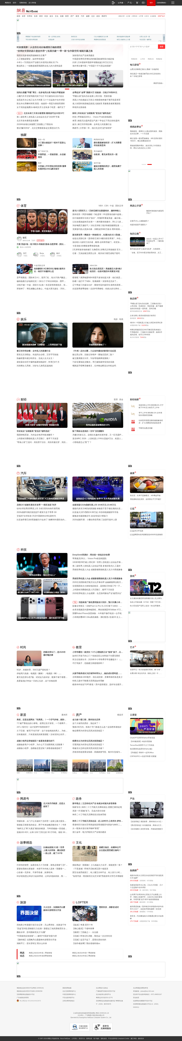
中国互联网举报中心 (69, 994)
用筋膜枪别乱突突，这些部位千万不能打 (145, 499)
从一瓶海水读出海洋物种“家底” (85, 828)
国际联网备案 (67, 988)
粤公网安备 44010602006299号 (30, 1001)
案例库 (64, 715)
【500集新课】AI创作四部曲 (141, 741)
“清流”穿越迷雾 (31, 39)
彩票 (36, 16)
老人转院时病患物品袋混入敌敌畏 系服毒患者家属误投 (96, 104)
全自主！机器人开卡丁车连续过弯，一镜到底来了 (155, 241)
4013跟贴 (150, 902)
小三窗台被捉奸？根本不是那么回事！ (52, 144)
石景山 (74, 773)
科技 (46, 16)
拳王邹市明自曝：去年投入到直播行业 (95, 124)
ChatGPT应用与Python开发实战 (142, 738)
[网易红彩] (63, 238)
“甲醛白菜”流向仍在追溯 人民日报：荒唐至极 (92, 96)
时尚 (23, 647)
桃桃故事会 (135, 127)
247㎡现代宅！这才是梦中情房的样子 (33, 727)
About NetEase (65, 1038)
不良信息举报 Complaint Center (118, 1038)
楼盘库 (120, 715)
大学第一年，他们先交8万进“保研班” (96, 128)
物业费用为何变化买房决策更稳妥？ (88, 731)
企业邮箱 (153, 16)
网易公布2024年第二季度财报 (40, 953)
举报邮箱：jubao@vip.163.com (143, 991)
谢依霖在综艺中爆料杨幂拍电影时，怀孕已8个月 (38, 362)
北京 (93, 16)
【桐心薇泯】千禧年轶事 (83, 928)
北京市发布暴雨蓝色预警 (28, 121)
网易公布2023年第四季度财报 (40, 956)
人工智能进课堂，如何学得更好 (30, 59)
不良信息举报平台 (68, 997)
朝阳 (18, 773)
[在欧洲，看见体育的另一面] (82, 155)
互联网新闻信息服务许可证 (26, 994)
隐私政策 (104, 1038)
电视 (121, 319)
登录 (151, 3)
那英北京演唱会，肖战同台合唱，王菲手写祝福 (37, 355)
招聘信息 (89, 1038)
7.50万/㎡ (47, 773)
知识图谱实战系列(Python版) (141, 749)
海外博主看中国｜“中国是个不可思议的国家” (91, 66)
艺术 (132, 647)
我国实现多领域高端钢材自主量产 (31, 55)
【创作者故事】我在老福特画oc (86, 943)
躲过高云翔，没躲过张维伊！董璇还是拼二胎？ (93, 355)
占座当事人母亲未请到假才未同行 (143, 316)
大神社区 (134, 16)
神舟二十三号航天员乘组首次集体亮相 (89, 814)
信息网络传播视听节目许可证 (142, 1001)
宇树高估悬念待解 (146, 428)
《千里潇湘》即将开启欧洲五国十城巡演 (90, 869)
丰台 (35, 773)
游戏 (132, 576)
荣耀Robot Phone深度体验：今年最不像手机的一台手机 (97, 613)
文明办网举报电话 (68, 1001)
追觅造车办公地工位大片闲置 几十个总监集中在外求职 (41, 100)
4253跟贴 (150, 880)
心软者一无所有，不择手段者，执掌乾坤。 (35, 872)
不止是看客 (97, 36)
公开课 (141, 16)
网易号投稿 (158, 83)
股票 (116, 399)
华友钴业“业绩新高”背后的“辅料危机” (95, 113)
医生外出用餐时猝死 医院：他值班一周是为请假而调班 (41, 104)
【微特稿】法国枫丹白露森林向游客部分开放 (36, 940)
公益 (132, 508)
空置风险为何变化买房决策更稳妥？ (88, 745)
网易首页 (8, 3)
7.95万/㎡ (85, 773)
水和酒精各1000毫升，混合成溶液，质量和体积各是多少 (97, 677)
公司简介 (75, 1038)
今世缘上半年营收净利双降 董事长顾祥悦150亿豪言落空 (52, 167)
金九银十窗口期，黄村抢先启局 (86, 720)
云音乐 (146, 16)
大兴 (91, 773)
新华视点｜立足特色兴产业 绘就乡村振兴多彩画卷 (94, 803)
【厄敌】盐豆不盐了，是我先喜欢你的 (89, 940)
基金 (121, 399)
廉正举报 (134, 1038)
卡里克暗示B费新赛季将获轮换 (86, 246)
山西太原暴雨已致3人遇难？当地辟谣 (144, 69)
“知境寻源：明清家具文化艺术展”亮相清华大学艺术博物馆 (97, 876)
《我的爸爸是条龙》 (100, 39)
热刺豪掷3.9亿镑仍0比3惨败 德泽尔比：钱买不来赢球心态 (49, 270)
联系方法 (82, 1038)
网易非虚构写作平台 (146, 39)
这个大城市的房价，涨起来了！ (86, 723)
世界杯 (29, 16)
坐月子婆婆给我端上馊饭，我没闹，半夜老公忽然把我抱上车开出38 (146, 139)
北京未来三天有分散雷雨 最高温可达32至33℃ (44, 113)
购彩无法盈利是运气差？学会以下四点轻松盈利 (98, 121)
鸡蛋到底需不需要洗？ (138, 225)
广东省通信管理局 (23, 997)
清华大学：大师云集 (78, 36)
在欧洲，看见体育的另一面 (105, 154)
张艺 (25, 238)
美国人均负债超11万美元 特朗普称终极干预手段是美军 (96, 100)
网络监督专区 (157, 10)
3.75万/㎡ (64, 773)
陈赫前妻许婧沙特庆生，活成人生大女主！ (35, 358)
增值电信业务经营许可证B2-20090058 (29, 991)
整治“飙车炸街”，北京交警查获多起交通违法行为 (38, 128)
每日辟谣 (134, 65)
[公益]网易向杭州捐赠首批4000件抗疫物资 (146, 535)
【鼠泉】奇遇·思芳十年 (82, 925)
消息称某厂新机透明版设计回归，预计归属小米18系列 (100, 602)
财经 (41, 16)
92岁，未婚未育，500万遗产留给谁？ (33, 670)
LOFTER (82, 902)
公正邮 (128, 16)
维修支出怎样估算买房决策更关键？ (88, 748)
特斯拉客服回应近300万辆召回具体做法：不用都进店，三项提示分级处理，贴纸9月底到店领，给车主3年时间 (146, 332)
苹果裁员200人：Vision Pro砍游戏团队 (95, 117)
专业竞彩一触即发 (77, 39)
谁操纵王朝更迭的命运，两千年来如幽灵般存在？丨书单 (41, 825)
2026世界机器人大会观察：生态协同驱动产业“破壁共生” (97, 593)
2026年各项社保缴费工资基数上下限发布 (35, 124)
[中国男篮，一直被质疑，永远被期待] (27, 155)
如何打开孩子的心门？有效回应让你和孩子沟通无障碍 (96, 656)
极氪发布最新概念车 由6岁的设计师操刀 (90, 516)
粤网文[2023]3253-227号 (104, 997)
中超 (112, 206)
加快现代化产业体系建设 (83, 55)
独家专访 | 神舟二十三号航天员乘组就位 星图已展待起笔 (97, 807)
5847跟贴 (153, 890)
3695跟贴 (154, 921)
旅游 (23, 902)
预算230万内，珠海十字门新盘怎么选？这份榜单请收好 (96, 727)
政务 (98, 16)
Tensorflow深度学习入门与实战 (142, 745)
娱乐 (51, 16)
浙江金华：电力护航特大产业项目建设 (89, 832)
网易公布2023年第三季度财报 (83, 956)
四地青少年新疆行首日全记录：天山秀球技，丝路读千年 (41, 925)
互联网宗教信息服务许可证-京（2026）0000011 (146, 1005)
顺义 (52, 773)
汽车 (82, 16)
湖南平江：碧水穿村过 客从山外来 (32, 943)
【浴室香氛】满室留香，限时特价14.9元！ (146, 822)
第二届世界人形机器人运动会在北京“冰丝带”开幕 (38, 117)
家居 (77, 16)
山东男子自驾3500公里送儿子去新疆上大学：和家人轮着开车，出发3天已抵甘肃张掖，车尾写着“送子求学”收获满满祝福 (146, 896)
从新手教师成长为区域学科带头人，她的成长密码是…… (97, 673)
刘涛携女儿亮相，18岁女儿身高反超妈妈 (35, 366)
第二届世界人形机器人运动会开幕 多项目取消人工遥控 (96, 566)
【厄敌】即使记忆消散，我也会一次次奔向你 (92, 936)
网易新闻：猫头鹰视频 (33, 36)
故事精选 (26, 842)
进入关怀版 (32, 3)
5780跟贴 (150, 912)
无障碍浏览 (23, 3)
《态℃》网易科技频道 (55, 39)
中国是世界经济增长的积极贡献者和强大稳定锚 (93, 59)
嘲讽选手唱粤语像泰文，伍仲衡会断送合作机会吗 (94, 366)
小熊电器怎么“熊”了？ (81, 442)
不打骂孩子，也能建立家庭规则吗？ (88, 663)
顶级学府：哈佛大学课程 (125, 36)
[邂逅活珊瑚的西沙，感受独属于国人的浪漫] (82, 166)
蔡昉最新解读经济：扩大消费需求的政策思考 (107, 144)
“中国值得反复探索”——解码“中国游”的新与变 (37, 936)
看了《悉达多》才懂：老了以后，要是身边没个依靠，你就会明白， (146, 147)
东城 (108, 773)
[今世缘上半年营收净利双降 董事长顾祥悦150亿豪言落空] (27, 166)
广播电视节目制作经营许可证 (105, 991)
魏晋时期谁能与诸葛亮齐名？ (155, 212)
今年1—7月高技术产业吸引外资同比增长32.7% (37, 62)
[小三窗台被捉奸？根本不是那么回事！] (27, 143)
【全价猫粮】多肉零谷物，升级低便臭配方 (146, 829)
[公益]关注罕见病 (136, 531)
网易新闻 (27, 10)
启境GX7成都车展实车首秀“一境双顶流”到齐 (36, 505)
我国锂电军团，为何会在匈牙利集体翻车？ (35, 435)
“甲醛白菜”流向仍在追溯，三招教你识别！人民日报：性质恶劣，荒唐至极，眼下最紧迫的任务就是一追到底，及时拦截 (146, 306)
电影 (116, 319)
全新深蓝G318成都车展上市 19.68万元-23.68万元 (94, 505)
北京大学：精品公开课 (55, 36)
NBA (101, 206)
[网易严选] (130, 2)
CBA (106, 206)
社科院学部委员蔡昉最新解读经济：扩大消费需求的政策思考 (151, 421)
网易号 (104, 16)
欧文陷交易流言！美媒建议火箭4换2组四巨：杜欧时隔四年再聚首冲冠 (106, 270)
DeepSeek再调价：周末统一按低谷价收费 (91, 555)
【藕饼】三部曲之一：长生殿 (85, 932)
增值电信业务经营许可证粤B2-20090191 (30, 988)
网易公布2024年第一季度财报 (83, 953)
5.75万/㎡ (103, 773)
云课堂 (133, 715)
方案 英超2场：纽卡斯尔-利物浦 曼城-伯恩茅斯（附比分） (40, 244)
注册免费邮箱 (161, 3)
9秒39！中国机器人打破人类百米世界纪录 (146, 323)
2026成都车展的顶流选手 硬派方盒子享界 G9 (36, 512)
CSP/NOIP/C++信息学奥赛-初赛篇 (143, 756)
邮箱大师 (122, 16)
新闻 (18, 16)
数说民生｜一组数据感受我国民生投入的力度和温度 (39, 66)
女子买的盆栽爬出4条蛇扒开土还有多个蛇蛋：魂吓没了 (41, 107)
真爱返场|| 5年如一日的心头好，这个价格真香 (37, 681)
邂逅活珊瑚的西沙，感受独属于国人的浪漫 (107, 167)
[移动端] (113, 2)
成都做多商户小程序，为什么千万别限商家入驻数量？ (40, 745)
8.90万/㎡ (29, 773)
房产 (72, 16)
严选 (132, 798)
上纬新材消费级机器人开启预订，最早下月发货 (37, 438)
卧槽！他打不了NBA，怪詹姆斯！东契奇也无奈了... (95, 281)
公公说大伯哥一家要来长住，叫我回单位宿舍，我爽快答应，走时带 (146, 154)
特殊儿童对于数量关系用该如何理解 (88, 681)
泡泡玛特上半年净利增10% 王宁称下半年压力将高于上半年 (151, 406)
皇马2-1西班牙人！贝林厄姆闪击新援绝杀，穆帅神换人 (96, 211)
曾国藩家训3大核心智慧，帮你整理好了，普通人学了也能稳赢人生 (146, 132)
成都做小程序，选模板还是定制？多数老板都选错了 (39, 748)
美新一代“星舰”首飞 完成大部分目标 (88, 811)
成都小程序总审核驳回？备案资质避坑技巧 (35, 741)
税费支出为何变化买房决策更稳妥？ (88, 741)
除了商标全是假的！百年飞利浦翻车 (88, 431)
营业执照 (136, 997)
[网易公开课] (121, 2)
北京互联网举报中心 (69, 991)
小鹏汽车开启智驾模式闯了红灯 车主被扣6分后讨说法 (40, 96)
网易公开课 (135, 206)
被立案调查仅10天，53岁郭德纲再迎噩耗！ (91, 358)
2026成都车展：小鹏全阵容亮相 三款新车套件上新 (94, 520)
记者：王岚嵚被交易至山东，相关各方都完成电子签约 (96, 253)
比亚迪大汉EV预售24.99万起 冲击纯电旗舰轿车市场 (95, 512)
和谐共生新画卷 (79, 107)
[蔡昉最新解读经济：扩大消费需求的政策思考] (82, 143)
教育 (67, 16)
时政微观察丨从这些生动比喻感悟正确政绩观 (39, 47)
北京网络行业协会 (102, 988)
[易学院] (138, 83)
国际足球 (119, 206)
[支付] (137, 2)
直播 (62, 16)
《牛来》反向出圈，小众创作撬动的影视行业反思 (94, 351)
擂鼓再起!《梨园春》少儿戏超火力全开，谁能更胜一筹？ (97, 865)
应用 (14, 3)
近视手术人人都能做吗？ (139, 221)
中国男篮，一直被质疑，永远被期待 (52, 155)
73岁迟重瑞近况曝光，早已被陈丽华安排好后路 (93, 362)
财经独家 (134, 399)
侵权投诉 (141, 1038)
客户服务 (96, 1038)
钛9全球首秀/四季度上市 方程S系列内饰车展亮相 (38, 508)
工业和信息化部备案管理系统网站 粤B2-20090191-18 (91, 1013)
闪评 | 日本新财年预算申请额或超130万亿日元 (92, 62)
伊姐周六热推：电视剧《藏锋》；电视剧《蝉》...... (39, 673)
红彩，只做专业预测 (123, 39)
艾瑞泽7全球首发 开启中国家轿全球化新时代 (36, 516)
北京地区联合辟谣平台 (103, 994)
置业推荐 (142, 36)
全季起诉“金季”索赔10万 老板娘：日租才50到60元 (94, 92)
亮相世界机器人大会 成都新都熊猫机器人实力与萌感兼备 (97, 570)
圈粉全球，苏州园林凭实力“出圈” (31, 932)
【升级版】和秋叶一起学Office (142, 753)
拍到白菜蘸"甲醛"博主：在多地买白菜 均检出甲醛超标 (41, 92)
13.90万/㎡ (119, 773)
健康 (88, 16)
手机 (75, 602)
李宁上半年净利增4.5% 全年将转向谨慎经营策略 (150, 414)
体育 (23, 16)
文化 (56, 16)
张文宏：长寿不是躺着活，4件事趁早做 (145, 495)
